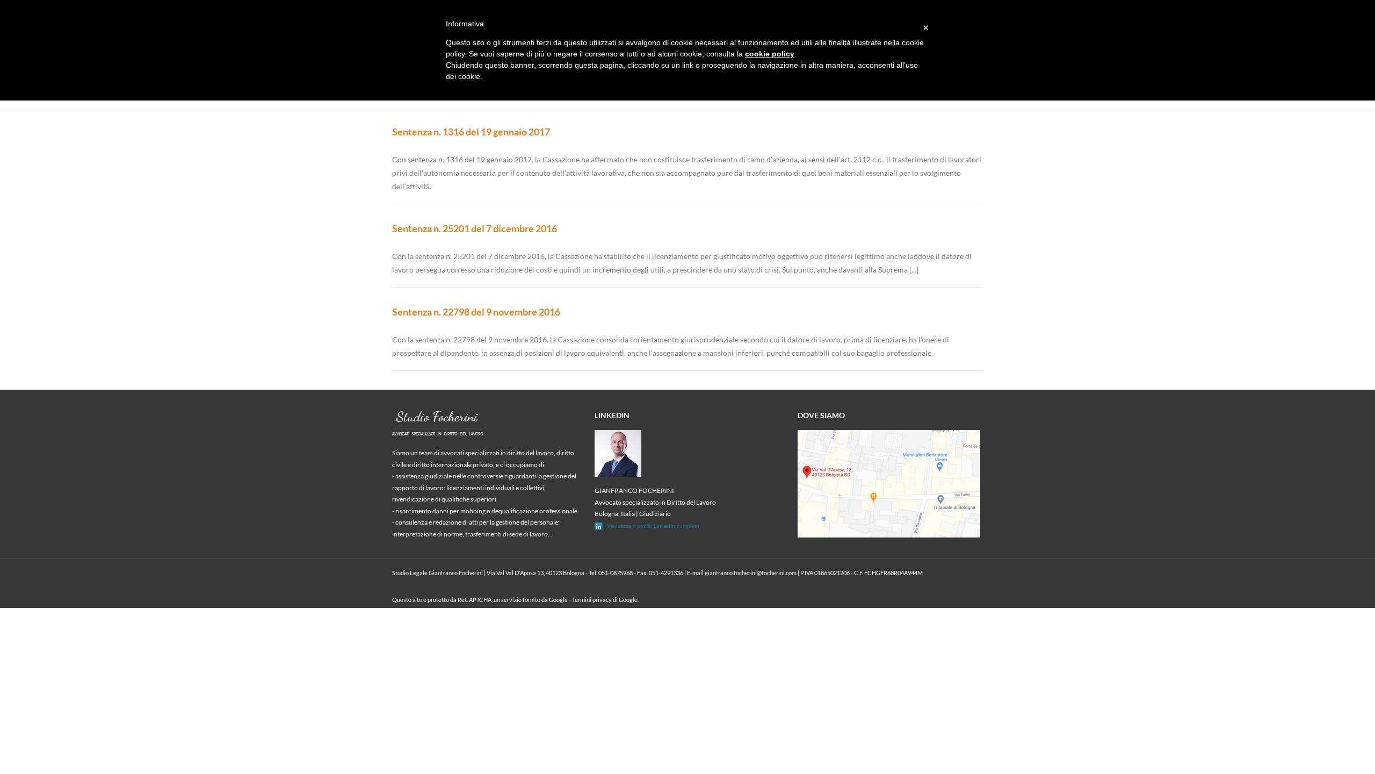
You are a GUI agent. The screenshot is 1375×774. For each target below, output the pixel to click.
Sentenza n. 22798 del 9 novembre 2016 (476, 312)
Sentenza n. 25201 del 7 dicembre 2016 (474, 228)
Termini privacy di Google (605, 599)
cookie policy (769, 53)
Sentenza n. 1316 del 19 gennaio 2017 (471, 132)
